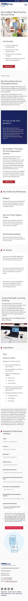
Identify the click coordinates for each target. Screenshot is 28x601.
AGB (13, 593)
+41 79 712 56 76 (7, 578)
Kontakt (19, 592)
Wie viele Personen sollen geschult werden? (12, 495)
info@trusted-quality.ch (11, 581)
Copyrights (4, 595)
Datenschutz (18, 593)
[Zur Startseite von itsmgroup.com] (7, 4)
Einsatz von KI (12, 592)
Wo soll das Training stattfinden (11, 486)
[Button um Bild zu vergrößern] (14, 333)
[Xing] (5, 589)
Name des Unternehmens (9, 469)
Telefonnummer (7, 462)
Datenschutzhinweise (20, 520)
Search (18, 1)
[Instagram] (8, 589)
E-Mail (4, 438)
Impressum (4, 592)
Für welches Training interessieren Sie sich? (13, 478)
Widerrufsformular (6, 593)
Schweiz (25, 1)
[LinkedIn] (2, 589)
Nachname (6, 454)
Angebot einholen (9, 66)
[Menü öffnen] (26, 4)
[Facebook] (12, 589)
